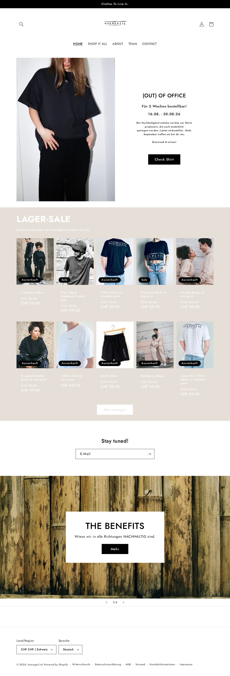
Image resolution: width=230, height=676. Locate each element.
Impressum (186, 664)
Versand (140, 664)
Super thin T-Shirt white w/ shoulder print (193, 379)
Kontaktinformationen (162, 664)
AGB (128, 664)
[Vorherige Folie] (106, 602)
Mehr (115, 549)
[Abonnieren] (149, 454)
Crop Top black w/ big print (153, 294)
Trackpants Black (32, 292)
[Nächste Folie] (123, 602)
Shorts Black (109, 376)
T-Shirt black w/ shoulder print (111, 294)
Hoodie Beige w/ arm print (193, 294)
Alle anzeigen (115, 409)
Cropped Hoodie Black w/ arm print (33, 378)
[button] (21, 24)
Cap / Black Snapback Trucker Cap (73, 296)
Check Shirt (164, 159)
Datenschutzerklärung (108, 664)
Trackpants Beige (152, 376)
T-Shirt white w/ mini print (72, 378)
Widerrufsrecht (81, 664)
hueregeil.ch (35, 664)
